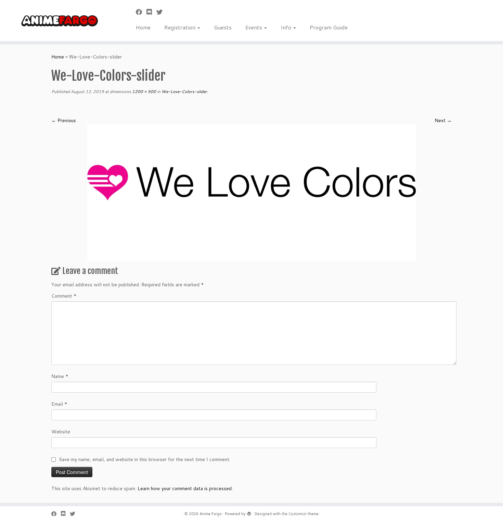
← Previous (63, 120)
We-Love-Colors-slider (183, 91)
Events (254, 27)
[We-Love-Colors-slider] (251, 192)
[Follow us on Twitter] (161, 12)
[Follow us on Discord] (151, 12)
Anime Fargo (210, 513)
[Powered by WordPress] (249, 512)
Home (143, 27)
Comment (64, 295)
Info (287, 27)
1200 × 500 (143, 91)
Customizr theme (303, 513)
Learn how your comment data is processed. (185, 488)
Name (59, 376)
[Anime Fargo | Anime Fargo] (58, 20)
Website (60, 431)
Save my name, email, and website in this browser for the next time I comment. (144, 459)
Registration (180, 27)
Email (59, 404)
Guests (223, 27)
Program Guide (329, 27)
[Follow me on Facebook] (141, 12)
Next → (443, 120)
